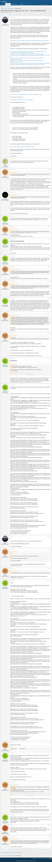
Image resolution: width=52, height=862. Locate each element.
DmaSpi (24, 202)
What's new (14, 4)
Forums (8, 4)
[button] (18, 4)
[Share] (48, 17)
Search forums (8, 6)
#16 (50, 536)
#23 (50, 815)
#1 (50, 17)
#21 (50, 753)
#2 (50, 158)
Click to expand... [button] (30, 374)
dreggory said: (13, 838)
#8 (50, 256)
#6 (50, 227)
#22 (50, 782)
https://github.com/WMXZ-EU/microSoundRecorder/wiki (22, 146)
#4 (50, 192)
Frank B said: (13, 172)
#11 (50, 298)
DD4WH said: (13, 551)
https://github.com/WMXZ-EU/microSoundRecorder (21, 99)
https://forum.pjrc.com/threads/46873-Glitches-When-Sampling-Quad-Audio (27, 54)
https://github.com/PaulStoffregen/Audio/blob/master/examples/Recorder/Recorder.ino (29, 40)
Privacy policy (40, 858)
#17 (50, 549)
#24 (50, 825)
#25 (50, 836)
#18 (50, 568)
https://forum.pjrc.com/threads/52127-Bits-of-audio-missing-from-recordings (27, 64)
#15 (50, 384)
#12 (50, 312)
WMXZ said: (13, 335)
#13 (50, 333)
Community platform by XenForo (26, 860)
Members (21, 4)
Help (45, 858)
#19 (50, 580)
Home (3, 4)
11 (7, 14)
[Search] (50, 4)
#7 (50, 239)
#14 (50, 358)
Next (11, 14)
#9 (50, 266)
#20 (50, 742)
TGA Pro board (45, 201)
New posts (3, 6)
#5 (50, 216)
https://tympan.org (43, 219)
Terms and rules (34, 858)
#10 (50, 281)
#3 (50, 169)
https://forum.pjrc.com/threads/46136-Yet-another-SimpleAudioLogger (25, 94)
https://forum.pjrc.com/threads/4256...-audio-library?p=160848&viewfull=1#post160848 (30, 63)
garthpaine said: (14, 229)
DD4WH (3, 12)
